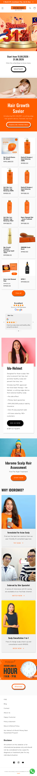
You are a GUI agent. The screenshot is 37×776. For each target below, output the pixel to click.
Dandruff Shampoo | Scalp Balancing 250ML (27, 159)
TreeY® (18, 773)
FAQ (5, 699)
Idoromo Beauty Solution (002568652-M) (17, 771)
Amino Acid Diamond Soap (10, 280)
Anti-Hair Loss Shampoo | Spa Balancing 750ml (8, 219)
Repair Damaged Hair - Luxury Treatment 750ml (27, 219)
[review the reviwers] (7, 319)
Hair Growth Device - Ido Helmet (10, 158)
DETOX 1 (23, 279)
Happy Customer (10, 717)
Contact (6, 708)
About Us (7, 713)
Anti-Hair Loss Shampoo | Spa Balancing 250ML (9, 189)
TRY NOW (17, 543)
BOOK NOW (17, 648)
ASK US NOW (15, 423)
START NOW (18, 478)
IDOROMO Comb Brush (25, 248)
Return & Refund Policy (12, 726)
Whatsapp (18, 686)
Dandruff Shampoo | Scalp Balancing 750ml (27, 189)
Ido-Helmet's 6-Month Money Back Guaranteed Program (16, 732)
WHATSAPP (18, 69)
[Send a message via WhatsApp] (32, 771)
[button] (2, 8)
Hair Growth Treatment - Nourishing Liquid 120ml (9, 249)
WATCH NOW (17, 596)
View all (18, 293)
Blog (5, 704)
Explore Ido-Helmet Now (18, 125)
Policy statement (9, 721)
